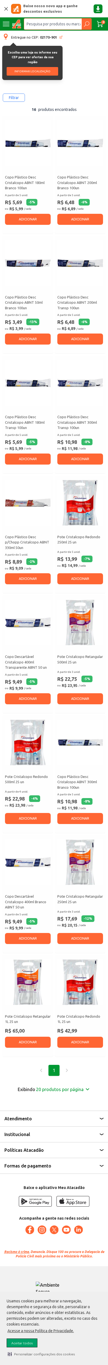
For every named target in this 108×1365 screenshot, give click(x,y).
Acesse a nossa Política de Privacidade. (40, 1331)
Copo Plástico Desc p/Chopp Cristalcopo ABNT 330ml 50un (27, 542)
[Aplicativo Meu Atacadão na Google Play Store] (35, 1201)
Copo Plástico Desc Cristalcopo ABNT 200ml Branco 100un (77, 182)
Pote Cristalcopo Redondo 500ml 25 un (26, 779)
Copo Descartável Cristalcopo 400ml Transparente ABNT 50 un (26, 662)
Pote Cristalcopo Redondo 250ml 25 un (78, 539)
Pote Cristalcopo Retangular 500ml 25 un (80, 659)
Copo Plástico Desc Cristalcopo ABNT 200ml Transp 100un (77, 302)
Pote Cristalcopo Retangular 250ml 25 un (80, 899)
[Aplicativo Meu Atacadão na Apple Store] (72, 1201)
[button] (41, 1354)
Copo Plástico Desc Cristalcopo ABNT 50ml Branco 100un (24, 302)
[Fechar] (6, 9)
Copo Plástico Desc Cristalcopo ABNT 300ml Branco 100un (77, 782)
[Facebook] (29, 1229)
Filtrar (14, 97)
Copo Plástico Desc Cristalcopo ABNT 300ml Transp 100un (77, 422)
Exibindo (51, 1089)
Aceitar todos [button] (22, 1343)
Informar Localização (32, 71)
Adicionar (28, 219)
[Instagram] (41, 1229)
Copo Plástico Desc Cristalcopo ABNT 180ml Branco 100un (25, 182)
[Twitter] (54, 1229)
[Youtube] (66, 1229)
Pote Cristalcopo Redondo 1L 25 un (78, 1019)
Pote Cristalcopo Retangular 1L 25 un (28, 1019)
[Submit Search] (86, 24)
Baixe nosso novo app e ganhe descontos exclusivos (50, 8)
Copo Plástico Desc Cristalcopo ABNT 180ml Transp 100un (25, 422)
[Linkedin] (78, 1229)
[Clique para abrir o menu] (6, 24)
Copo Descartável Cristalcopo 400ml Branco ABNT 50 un (25, 901)
